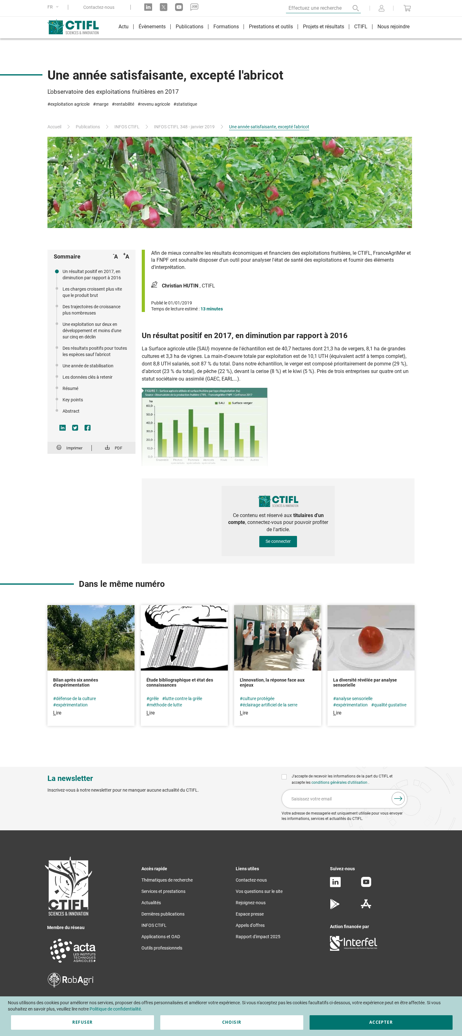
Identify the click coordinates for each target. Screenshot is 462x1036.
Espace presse (250, 913)
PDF (118, 448)
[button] (54, 7)
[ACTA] (73, 963)
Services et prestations (163, 891)
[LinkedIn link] (148, 7)
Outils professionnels (161, 947)
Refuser (82, 1022)
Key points (73, 399)
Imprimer (74, 448)
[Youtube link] (179, 7)
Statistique (186, 104)
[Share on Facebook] (88, 428)
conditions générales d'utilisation (339, 782)
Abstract (71, 411)
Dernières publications (162, 913)
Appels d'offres (250, 925)
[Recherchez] (351, 8)
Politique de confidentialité (115, 1008)
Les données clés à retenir (88, 377)
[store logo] (76, 27)
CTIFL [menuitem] (360, 27)
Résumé (70, 388)
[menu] (264, 27)
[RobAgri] (70, 986)
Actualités (151, 902)
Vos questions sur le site (259, 891)
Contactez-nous (98, 7)
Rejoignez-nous (251, 902)
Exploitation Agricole (70, 104)
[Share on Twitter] (75, 428)
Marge (102, 104)
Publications (88, 126)
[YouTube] (366, 885)
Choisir (231, 1022)
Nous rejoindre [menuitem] (393, 27)
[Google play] (335, 907)
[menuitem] (123, 27)
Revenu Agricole (155, 104)
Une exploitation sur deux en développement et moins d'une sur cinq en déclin (92, 330)
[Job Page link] (194, 7)
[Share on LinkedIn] (62, 428)
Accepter (381, 1022)
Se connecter (278, 541)
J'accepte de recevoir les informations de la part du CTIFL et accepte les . (342, 779)
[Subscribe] (398, 798)
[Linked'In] (335, 885)
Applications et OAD (160, 936)
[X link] (164, 7)
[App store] (366, 907)
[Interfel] (353, 949)
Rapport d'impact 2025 (258, 936)
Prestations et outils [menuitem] (271, 27)
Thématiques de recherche (167, 880)
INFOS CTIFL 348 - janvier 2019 (184, 126)
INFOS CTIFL (127, 126)
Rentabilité (124, 104)
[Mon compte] (381, 9)
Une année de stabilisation (88, 365)
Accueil (54, 126)
